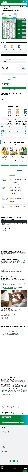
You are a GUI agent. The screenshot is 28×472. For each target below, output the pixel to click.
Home (2, 8)
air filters (5, 8)
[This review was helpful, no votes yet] (23, 184)
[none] (7, 49)
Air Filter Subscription (5, 447)
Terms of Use (5, 468)
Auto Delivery (5, 79)
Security (15, 468)
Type (16, 6)
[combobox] (12, 175)
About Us (3, 438)
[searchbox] (4, 174)
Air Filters (3, 446)
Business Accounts (4, 456)
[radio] (7, 46)
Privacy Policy (10, 468)
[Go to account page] (23, 1)
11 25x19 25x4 (12, 8)
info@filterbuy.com (7, 433)
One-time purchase (6, 83)
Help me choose (24, 52)
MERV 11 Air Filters (4, 450)
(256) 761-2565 (7, 432)
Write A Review (19, 170)
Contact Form (3, 441)
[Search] (25, 3)
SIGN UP (22, 422)
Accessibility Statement (20, 468)
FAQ (2, 442)
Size (5, 6)
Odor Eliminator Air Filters (5, 452)
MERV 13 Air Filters (4, 451)
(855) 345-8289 (7, 431)
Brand (11, 6)
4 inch (8, 8)
